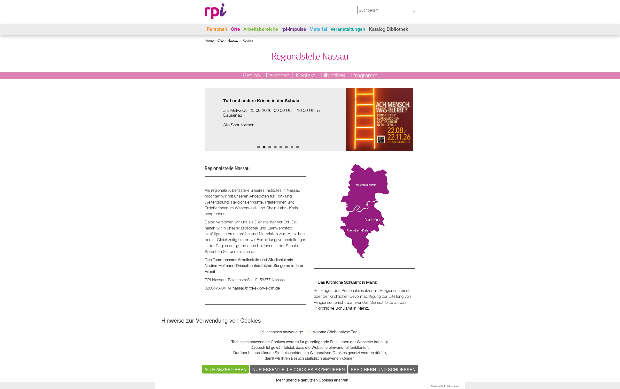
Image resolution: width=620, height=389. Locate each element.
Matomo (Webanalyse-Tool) (336, 332)
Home (209, 40)
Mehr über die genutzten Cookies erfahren (312, 380)
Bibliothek (333, 75)
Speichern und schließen (383, 369)
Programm (364, 75)
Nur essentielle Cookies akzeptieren (298, 369)
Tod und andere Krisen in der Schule (261, 100)
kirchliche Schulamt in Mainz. (343, 308)
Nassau (233, 40)
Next (349, 125)
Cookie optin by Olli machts (445, 386)
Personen (217, 29)
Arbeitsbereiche (260, 29)
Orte (235, 29)
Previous (201, 125)
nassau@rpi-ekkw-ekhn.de (256, 287)
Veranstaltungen (348, 29)
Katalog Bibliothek (388, 29)
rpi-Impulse (293, 29)
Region (251, 75)
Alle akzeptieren (225, 369)
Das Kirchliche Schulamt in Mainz (347, 282)
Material (318, 29)
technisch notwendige (284, 332)
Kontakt (305, 75)
